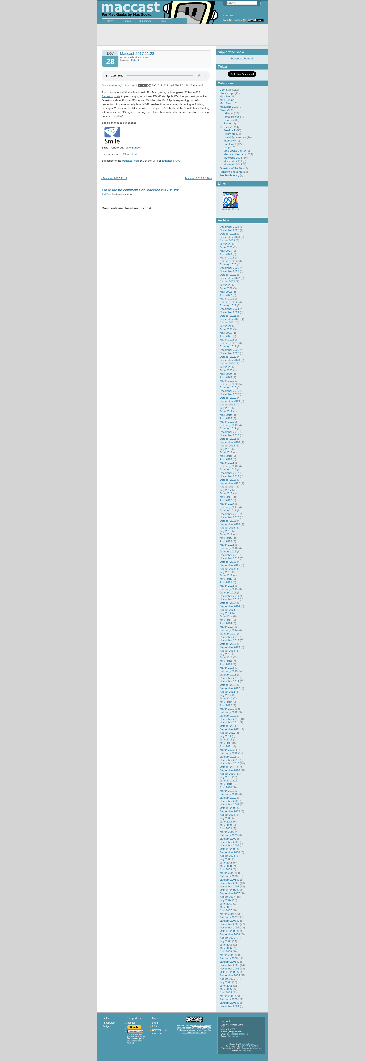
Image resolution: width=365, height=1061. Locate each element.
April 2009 (226, 828)
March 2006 (227, 954)
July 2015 (225, 572)
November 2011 (229, 722)
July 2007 (225, 900)
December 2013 (229, 636)
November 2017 (229, 476)
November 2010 (229, 763)
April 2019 (226, 418)
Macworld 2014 (233, 164)
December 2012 (229, 677)
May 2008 (226, 865)
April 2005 (226, 992)
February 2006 (229, 958)
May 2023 (226, 250)
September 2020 (230, 360)
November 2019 (229, 394)
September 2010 (230, 770)
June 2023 (226, 247)
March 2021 (227, 339)
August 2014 (227, 609)
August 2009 (227, 814)
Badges (107, 1026)
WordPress (257, 1048)
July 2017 (225, 489)
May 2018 (226, 455)
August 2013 (227, 650)
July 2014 (225, 613)
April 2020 (226, 377)
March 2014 (227, 626)
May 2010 (226, 783)
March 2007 (227, 913)
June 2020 (226, 370)
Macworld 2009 (233, 161)
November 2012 (229, 681)
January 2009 (228, 838)
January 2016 (228, 551)
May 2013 (226, 660)
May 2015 (226, 578)
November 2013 (229, 640)
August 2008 (227, 855)
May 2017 (226, 496)
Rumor (228, 123)
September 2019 (230, 401)
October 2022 (228, 274)
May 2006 (226, 948)
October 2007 (228, 889)
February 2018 (229, 466)
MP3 (155, 160)
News (223, 110)
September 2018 (230, 442)
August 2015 (227, 568)
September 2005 (230, 975)
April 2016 (226, 541)
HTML (123, 154)
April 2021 (226, 336)
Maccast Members (235, 154)
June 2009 (226, 821)
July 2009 (225, 818)
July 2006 (225, 941)
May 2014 (226, 619)
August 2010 (227, 773)
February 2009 (229, 835)
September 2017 (230, 483)
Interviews (230, 140)
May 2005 (226, 989)
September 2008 (230, 852)
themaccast (233, 1036)
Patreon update (111, 96)
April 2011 (226, 746)
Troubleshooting (229, 175)
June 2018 (226, 452)
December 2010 (229, 760)
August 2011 (227, 732)
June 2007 (226, 903)
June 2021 (226, 329)
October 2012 (228, 684)
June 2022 (226, 288)
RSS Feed (106, 194)
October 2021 (228, 315)
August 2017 (227, 486)
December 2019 (229, 390)
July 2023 (225, 243)
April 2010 (226, 787)
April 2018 (226, 459)
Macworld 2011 (229, 106)
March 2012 (227, 708)
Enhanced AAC (171, 160)
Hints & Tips (227, 93)
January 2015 (228, 592)
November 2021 (229, 312)
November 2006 (229, 927)
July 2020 (225, 366)
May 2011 (226, 742)
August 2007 (227, 896)
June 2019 (226, 411)
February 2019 (229, 425)
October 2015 (228, 561)
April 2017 (226, 500)
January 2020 (228, 387)
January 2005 (228, 1002)
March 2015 (227, 585)
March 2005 (227, 995)
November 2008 (229, 845)
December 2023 (229, 226)
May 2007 (226, 907)
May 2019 (226, 414)
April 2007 (226, 910)
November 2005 (229, 968)
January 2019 (228, 428)
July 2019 (225, 407)
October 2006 (228, 930)
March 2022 (227, 298)
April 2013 (226, 664)
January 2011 (228, 756)
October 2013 (228, 643)
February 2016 (229, 548)
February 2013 (229, 671)
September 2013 (230, 647)
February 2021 (229, 342)
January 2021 (228, 346)
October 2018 (228, 438)
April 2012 (226, 705)
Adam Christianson (201, 1025)
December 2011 (229, 719)
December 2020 (229, 349)
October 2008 (228, 848)
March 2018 (227, 462)
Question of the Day (232, 168)
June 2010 (226, 780)
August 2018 (227, 445)
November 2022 (229, 271)
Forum (163, 21)
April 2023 (226, 254)
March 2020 (227, 380)
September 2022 (230, 278)
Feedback (230, 130)
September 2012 (230, 688)
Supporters (145, 21)
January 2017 (228, 510)
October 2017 (228, 479)
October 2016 (228, 520)
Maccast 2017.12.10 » (198, 178)
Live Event (230, 143)
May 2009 (226, 824)
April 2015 (226, 582)
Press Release (232, 116)
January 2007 (228, 920)
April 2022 (226, 295)
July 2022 (225, 284)
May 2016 (226, 537)
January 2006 (228, 961)
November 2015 (229, 558)
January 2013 (228, 674)
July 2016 (225, 530)
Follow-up (229, 133)
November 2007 (229, 886)
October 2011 (228, 725)
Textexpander (132, 147)
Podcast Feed (130, 160)
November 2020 (229, 353)
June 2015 (226, 575)
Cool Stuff (226, 89)
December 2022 (229, 267)
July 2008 (225, 859)
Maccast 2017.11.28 (137, 53)
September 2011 (230, 729)
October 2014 (228, 602)
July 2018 (225, 448)
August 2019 (227, 404)
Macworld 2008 (233, 157)
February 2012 (229, 712)
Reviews (229, 120)
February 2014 (229, 630)
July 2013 (225, 654)
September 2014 (230, 606)
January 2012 (228, 715)
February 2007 (229, 917)
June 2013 (226, 657)
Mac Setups (227, 99)
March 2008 (227, 872)
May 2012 (226, 701)
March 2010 (227, 790)
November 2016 (229, 517)
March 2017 (227, 503)
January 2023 (228, 264)
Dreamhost (246, 1050)
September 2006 (230, 934)
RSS (154, 1026)
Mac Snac (226, 103)
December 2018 (229, 431)
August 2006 (227, 937)
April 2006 (226, 951)
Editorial (228, 113)
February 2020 (229, 384)
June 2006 (226, 944)
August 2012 (227, 691)
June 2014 (226, 616)
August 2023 (227, 240)
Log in (155, 1022)
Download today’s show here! (119, 85)
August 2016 (227, 527)
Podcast (127, 21)
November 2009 (229, 804)
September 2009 (230, 811)
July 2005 (225, 982)
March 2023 (227, 257)
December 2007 (229, 883)
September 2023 (230, 237)
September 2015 (230, 565)
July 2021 (225, 325)
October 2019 (228, 397)
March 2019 (227, 421)
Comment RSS (159, 1030)
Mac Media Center (235, 150)
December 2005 (229, 965)
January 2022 (228, 305)
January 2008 (228, 879)
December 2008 (229, 842)
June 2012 (226, 698)
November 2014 (229, 599)
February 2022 (229, 301)
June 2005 (226, 985)
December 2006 (229, 924)
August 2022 (227, 281)
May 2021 (226, 332)
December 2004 (229, 1006)
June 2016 (226, 534)
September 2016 (230, 524)
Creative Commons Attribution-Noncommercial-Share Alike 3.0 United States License (194, 1030)
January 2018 (228, 469)
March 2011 (227, 749)
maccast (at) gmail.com (237, 1034)
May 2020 (226, 373)
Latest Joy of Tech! (230, 209)
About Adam (109, 1022)
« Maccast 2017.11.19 (114, 178)
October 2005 (228, 971)
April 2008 (226, 869)
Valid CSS (157, 1033)
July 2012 (225, 695)
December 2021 (229, 308)
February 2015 (229, 589)
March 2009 (227, 831)
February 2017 (229, 507)
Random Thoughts (231, 171)
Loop (227, 147)
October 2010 (228, 766)
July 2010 (225, 777)
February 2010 (229, 794)
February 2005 (229, 999)
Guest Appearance (235, 137)
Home (110, 21)
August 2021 (227, 322)
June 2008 (226, 862)
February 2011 (228, 753)
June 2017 (226, 493)
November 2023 (229, 230)
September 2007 (230, 893)
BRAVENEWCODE (249, 1046)
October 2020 (228, 356)
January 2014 (228, 633)
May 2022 (226, 291)
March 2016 (227, 544)
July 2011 (225, 736)
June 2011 (226, 739)
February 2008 (229, 876)
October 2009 (228, 807)
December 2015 (229, 554)
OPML (134, 154)
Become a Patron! (242, 58)
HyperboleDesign (246, 1044)
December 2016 (229, 513)
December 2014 (229, 595)
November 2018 (229, 435)
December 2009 (229, 801)
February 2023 (229, 260)
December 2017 (229, 472)
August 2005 (227, 978)
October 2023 (228, 233)
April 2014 (226, 623)
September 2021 (230, 319)
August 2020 (227, 363)
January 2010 (228, 797)
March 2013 (227, 667)
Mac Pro (225, 96)
